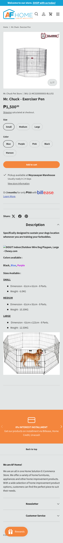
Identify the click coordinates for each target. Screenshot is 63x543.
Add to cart (31, 164)
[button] (50, 14)
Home (5, 27)
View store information (19, 183)
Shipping (7, 112)
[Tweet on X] (13, 216)
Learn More (9, 196)
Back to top (31, 449)
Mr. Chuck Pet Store (12, 93)
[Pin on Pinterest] (26, 216)
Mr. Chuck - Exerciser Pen (21, 27)
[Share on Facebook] (20, 216)
